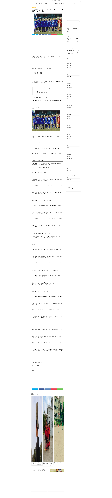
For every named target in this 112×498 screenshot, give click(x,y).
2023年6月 (70, 76)
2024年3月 (70, 67)
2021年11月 (70, 107)
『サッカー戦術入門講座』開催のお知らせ (73, 36)
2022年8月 (70, 96)
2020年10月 (70, 134)
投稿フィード (70, 187)
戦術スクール (69, 3)
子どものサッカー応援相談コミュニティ (73, 29)
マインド (69, 170)
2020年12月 (70, 129)
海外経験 (69, 179)
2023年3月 (70, 83)
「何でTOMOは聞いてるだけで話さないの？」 (73, 42)
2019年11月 (70, 158)
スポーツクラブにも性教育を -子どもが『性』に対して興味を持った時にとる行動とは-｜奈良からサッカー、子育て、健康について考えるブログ (74, 52)
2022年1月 (70, 103)
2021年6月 (70, 118)
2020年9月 (70, 136)
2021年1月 (70, 127)
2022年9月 (70, 94)
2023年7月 (70, 74)
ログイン (69, 186)
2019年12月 (70, 156)
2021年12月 (70, 105)
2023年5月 (70, 78)
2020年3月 (70, 149)
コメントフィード (70, 188)
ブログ (69, 168)
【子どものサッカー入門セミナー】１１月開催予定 (73, 32)
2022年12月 (70, 87)
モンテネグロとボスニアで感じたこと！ (73, 39)
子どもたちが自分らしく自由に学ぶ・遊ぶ (56, 0)
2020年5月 (70, 145)
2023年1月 (70, 85)
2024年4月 (70, 65)
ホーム (36, 3)
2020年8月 (70, 138)
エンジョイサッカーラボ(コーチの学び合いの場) (56, 3)
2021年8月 (70, 114)
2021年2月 (70, 125)
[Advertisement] (47, 43)
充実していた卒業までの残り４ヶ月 (42, 92)
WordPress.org (70, 189)
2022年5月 (70, 98)
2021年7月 (70, 116)
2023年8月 (70, 72)
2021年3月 (70, 123)
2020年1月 (70, 154)
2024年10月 (70, 63)
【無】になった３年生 (40, 91)
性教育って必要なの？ (71, 50)
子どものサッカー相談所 (43, 3)
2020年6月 (70, 143)
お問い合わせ (75, 3)
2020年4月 (70, 147)
